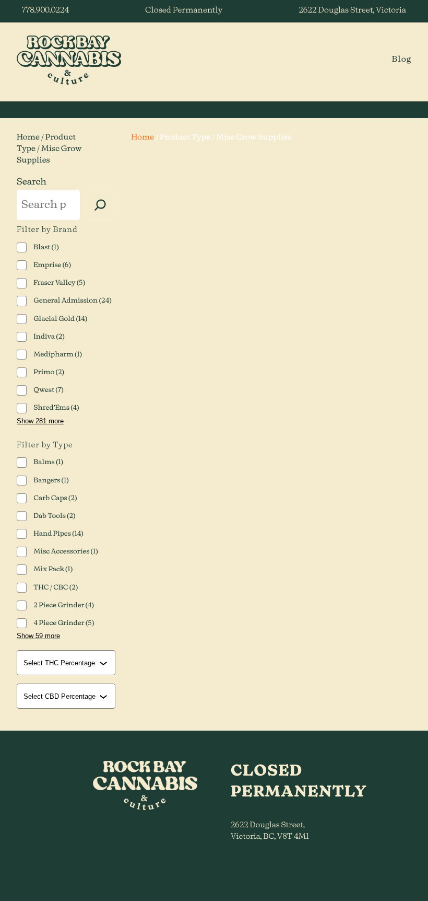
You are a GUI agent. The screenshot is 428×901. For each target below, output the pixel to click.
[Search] (100, 205)
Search (31, 182)
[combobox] (67, 663)
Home (28, 137)
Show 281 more (40, 421)
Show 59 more (38, 636)
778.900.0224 (45, 11)
